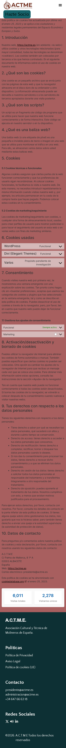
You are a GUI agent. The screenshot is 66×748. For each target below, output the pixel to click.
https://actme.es (26, 44)
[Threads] (12, 721)
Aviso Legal (12, 661)
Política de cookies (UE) (20, 667)
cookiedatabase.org (13, 581)
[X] (7, 721)
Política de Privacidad (19, 655)
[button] (60, 5)
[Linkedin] (16, 721)
